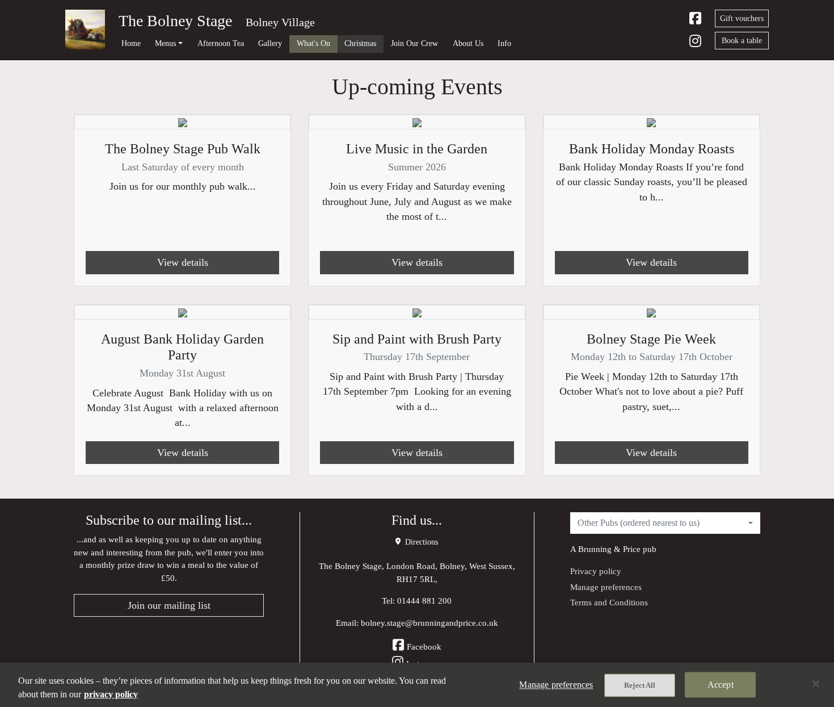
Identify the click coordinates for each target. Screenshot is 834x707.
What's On (313, 43)
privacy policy (111, 694)
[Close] (815, 683)
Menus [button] (165, 43)
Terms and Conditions (609, 602)
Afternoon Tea (220, 43)
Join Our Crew (414, 43)
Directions (420, 542)
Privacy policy (595, 571)
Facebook (424, 646)
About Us (468, 43)
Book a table (742, 40)
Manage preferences (606, 587)
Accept (720, 684)
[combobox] (665, 523)
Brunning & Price (609, 549)
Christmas (360, 43)
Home (131, 43)
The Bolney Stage (175, 21)
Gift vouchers (742, 18)
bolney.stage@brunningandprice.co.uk (429, 622)
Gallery (270, 43)
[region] (417, 685)
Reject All (639, 685)
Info (504, 43)
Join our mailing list (169, 605)
